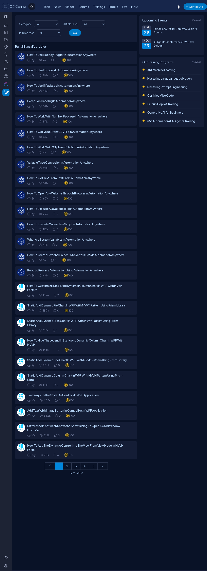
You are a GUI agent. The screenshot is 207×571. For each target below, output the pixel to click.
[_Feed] (6, 24)
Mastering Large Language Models (169, 78)
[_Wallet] (6, 39)
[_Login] (6, 565)
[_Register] (6, 557)
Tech (46, 7)
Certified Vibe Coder (161, 95)
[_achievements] (6, 54)
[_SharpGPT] (6, 83)
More (134, 7)
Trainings (99, 7)
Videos (70, 7)
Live (124, 7)
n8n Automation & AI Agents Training (171, 121)
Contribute (196, 6)
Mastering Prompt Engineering (167, 87)
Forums (84, 7)
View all (196, 20)
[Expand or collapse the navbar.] (6, 16)
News (57, 7)
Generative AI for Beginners (165, 112)
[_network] (6, 61)
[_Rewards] (6, 76)
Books (113, 7)
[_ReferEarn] (6, 68)
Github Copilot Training (162, 104)
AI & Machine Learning (161, 70)
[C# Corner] (5, 6)
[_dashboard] (6, 32)
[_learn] (6, 46)
